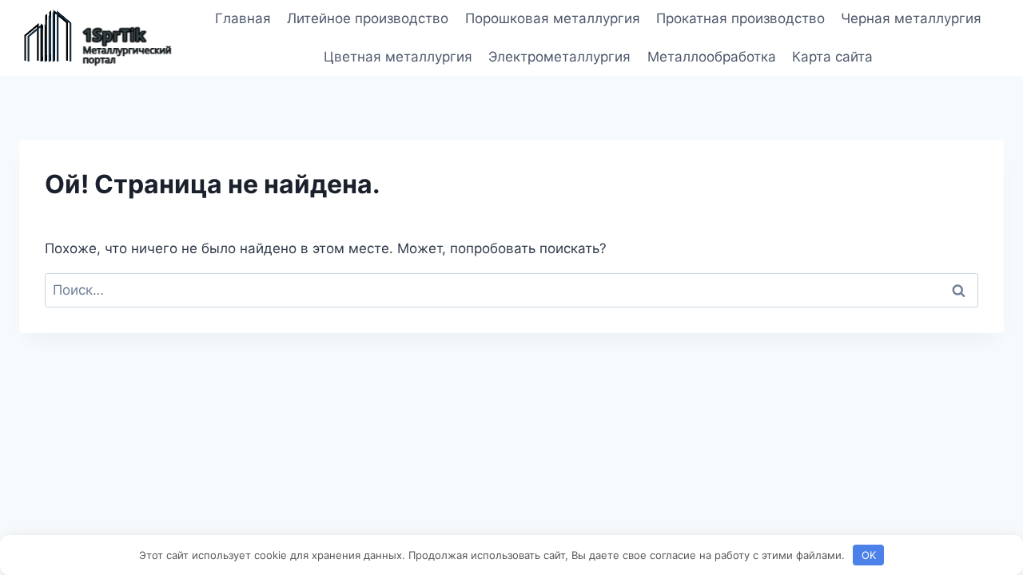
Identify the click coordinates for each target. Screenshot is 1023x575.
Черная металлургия (911, 18)
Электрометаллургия (559, 57)
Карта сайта (832, 57)
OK (869, 555)
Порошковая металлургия (552, 18)
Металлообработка (711, 57)
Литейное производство (367, 18)
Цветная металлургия (398, 57)
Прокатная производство (740, 18)
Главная (243, 18)
